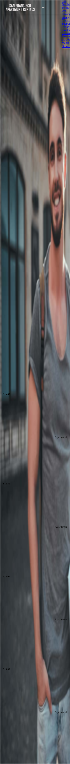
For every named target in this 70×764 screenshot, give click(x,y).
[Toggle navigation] (43, 7)
